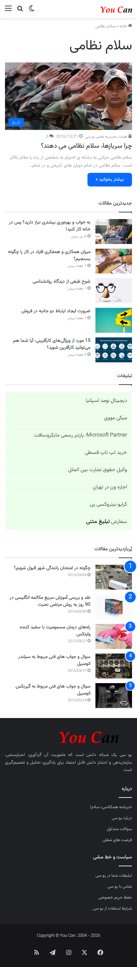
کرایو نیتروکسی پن (108, 504)
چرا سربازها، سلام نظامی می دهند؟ (86, 146)
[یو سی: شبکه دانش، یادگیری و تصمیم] (105, 9)
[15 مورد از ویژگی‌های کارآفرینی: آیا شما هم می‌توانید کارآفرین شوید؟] (113, 349)
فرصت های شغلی (117, 840)
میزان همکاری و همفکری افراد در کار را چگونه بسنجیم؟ (49, 255)
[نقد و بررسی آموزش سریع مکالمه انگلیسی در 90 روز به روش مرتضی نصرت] (113, 606)
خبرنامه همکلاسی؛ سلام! (111, 807)
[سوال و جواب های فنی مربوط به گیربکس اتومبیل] (113, 695)
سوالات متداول (119, 829)
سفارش (106, 521)
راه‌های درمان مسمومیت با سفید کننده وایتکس (55, 631)
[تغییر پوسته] (31, 11)
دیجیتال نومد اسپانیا (106, 400)
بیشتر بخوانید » (110, 179)
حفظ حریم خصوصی (115, 897)
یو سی (126, 755)
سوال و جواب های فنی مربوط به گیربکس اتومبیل (53, 690)
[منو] (8, 11)
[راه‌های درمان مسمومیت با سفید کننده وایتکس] (113, 636)
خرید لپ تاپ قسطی (106, 452)
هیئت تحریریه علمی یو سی (106, 137)
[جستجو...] (20, 11)
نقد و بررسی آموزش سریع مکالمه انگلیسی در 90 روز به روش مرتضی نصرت (50, 601)
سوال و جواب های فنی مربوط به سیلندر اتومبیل (54, 660)
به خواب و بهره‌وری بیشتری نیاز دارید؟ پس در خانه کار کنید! (49, 226)
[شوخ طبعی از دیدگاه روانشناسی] (113, 290)
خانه (123, 26)
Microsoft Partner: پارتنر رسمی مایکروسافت (80, 435)
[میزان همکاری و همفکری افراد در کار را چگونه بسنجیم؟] (113, 261)
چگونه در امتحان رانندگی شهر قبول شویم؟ (52, 568)
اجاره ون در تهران (110, 487)
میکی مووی (115, 418)
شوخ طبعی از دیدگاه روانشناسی (61, 281)
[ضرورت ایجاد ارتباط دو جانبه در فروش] (113, 320)
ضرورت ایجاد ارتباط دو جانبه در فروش (55, 311)
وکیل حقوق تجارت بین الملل (97, 469)
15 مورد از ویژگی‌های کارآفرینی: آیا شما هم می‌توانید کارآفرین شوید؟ (51, 344)
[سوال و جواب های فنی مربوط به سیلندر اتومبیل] (113, 666)
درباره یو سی (122, 818)
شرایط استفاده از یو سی (112, 908)
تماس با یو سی (119, 886)
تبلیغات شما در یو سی (113, 875)
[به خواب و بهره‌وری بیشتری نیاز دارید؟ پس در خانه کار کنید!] (113, 231)
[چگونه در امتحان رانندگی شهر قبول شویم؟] (113, 577)
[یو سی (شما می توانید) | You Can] (68, 736)
